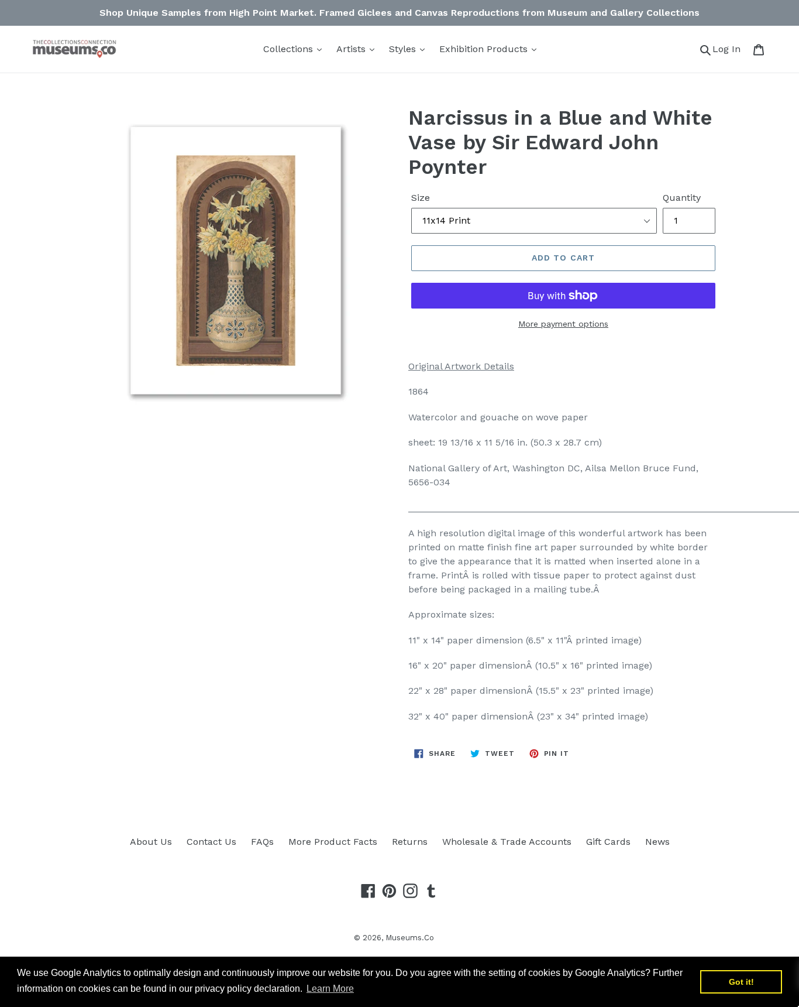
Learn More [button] (330, 989)
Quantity (682, 197)
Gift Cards (608, 841)
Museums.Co (409, 937)
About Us (151, 841)
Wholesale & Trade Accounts (506, 841)
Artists (352, 48)
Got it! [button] (741, 982)
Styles (404, 48)
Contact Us (211, 841)
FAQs (262, 841)
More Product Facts (332, 841)
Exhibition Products (485, 48)
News (657, 841)
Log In (729, 48)
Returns (410, 841)
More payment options (563, 323)
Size (420, 197)
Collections (289, 48)
